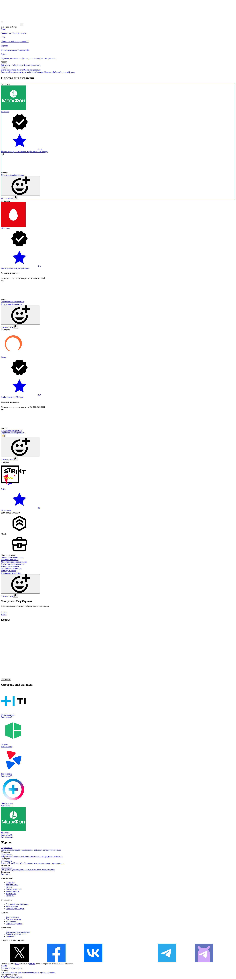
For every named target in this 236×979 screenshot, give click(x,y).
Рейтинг (56, 72)
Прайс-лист (11, 936)
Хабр (3, 977)
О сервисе (10, 882)
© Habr (4, 966)
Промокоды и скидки (15, 909)
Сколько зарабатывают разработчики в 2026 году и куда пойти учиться (31, 850)
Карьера (13, 977)
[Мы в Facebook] (56, 961)
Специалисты (15, 72)
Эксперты (40, 72)
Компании (48, 72)
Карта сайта (11, 894)
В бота (4, 614)
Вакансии (5, 72)
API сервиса (11, 921)
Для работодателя (13, 919)
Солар (3, 357)
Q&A (7, 977)
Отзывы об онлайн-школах (17, 904)
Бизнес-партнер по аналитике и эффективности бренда (24, 152)
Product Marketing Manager (12, 397)
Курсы (19, 977)
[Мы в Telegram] (166, 961)
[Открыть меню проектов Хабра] (2, 21)
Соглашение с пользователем (18, 932)
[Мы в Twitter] (19, 961)
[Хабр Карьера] (10, 24)
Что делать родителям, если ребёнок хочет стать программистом (28, 870)
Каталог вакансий (13, 889)
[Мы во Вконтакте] (93, 961)
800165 (32, 964)
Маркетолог (6, 510)
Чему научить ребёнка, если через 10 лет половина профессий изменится (31, 856)
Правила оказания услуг (16, 934)
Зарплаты (64, 72)
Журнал (71, 72)
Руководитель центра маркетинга (15, 268)
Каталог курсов (12, 891)
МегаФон (5, 112)
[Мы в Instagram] (130, 961)
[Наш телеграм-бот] (203, 961)
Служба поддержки (14, 924)
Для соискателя (12, 917)
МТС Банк (5, 228)
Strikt (3, 489)
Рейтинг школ (12, 906)
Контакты (10, 896)
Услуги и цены (12, 885)
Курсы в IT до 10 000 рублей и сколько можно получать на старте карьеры (32, 863)
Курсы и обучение (28, 72)
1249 (17, 964)
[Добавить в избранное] (15, 198)
